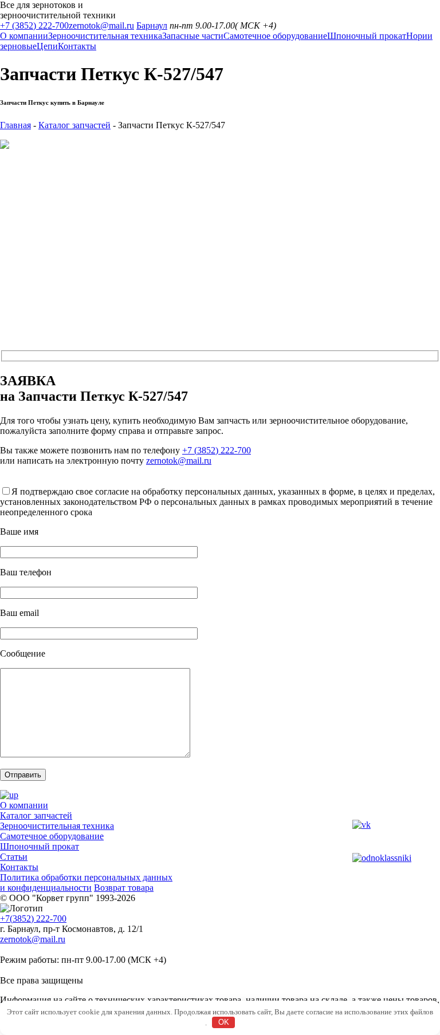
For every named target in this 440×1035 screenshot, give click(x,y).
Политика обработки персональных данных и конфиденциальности (86, 882)
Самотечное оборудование (275, 36)
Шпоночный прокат (366, 36)
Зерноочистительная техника (105, 36)
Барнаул (151, 25)
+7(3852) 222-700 (33, 918)
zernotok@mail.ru (101, 25)
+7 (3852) (34, 25)
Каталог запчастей (74, 125)
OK (223, 1022)
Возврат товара (124, 887)
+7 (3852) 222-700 (216, 450)
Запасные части (192, 36)
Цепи (47, 46)
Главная (15, 125)
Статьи (14, 857)
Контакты (77, 46)
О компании (24, 36)
